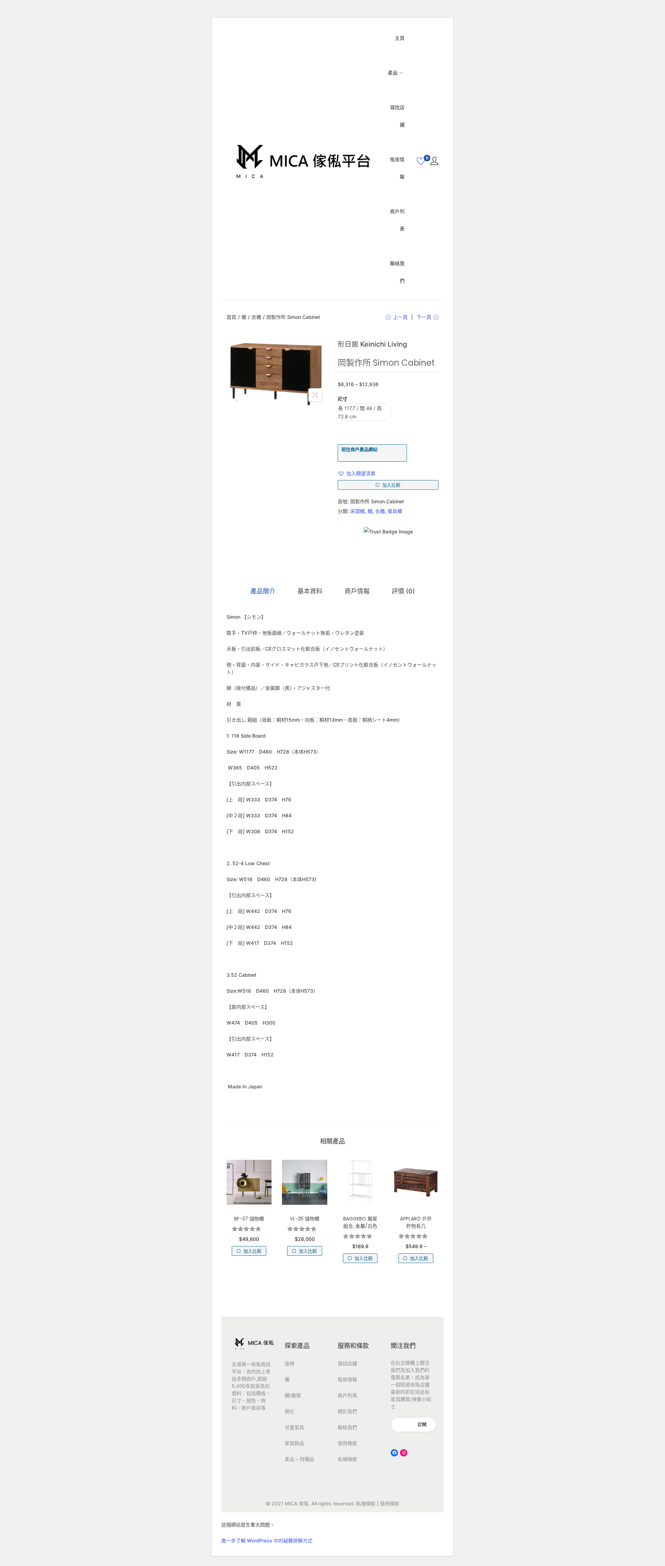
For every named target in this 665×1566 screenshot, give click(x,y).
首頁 (231, 317)
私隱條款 (347, 1459)
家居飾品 (294, 1443)
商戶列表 (347, 1395)
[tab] (262, 591)
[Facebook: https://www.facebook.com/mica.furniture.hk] (394, 1452)
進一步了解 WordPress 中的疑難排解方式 (266, 1540)
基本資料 (310, 591)
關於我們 (347, 1411)
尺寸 (342, 399)
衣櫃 (256, 317)
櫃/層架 (293, 1395)
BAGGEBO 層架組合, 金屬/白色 (360, 1222)
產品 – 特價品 (299, 1459)
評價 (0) (403, 591)
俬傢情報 (347, 1379)
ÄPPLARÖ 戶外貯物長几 (416, 1222)
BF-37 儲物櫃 (249, 1218)
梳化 (289, 1411)
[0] (421, 161)
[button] (356, 473)
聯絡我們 (347, 1427)
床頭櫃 (357, 511)
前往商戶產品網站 (360, 449)
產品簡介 (262, 591)
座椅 (289, 1363)
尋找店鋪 (347, 1363)
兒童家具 (294, 1427)
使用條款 (347, 1443)
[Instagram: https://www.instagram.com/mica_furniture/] (403, 1452)
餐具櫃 (395, 511)
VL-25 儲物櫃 (304, 1218)
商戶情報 (357, 591)
